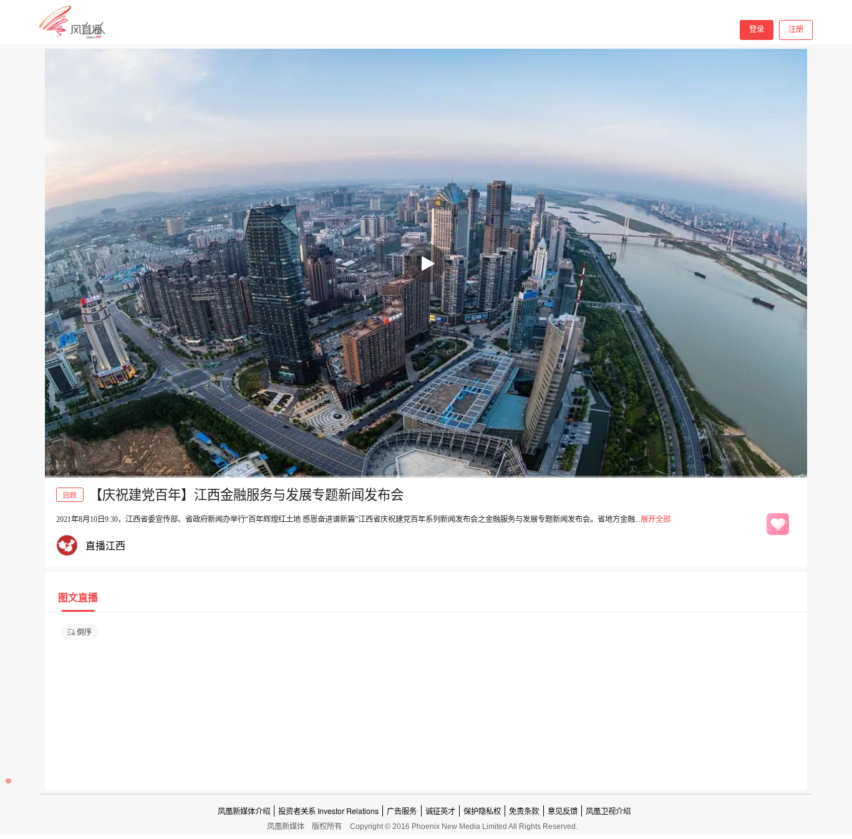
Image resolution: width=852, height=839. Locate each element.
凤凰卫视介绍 (608, 811)
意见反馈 (563, 811)
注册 (795, 29)
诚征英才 (440, 811)
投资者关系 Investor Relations (328, 811)
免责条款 (524, 811)
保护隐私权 (482, 811)
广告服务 (402, 811)
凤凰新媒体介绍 (244, 811)
